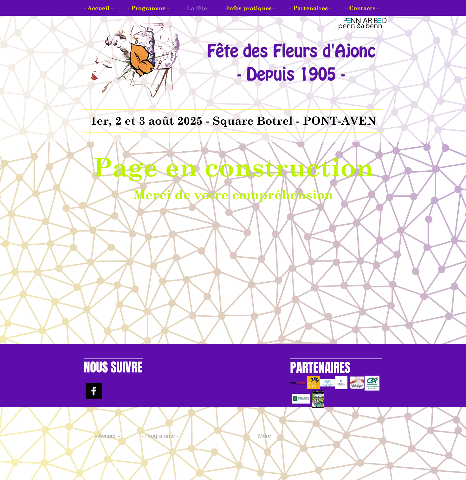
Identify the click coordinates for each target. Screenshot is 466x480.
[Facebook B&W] (94, 391)
